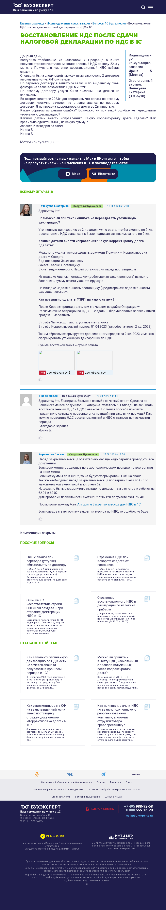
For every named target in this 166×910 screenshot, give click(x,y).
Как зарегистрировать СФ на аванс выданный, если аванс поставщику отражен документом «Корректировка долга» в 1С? (46, 715)
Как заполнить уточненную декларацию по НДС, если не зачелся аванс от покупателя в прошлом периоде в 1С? (47, 665)
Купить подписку (102, 808)
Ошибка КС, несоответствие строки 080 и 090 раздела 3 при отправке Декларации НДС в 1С (45, 608)
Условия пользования (87, 797)
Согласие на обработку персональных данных (114, 789)
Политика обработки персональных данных (58, 789)
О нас (129, 782)
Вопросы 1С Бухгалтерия (109, 23)
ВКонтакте (106, 174)
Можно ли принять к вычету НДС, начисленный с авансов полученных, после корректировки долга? (117, 665)
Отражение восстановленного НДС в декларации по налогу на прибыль (116, 603)
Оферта (101, 782)
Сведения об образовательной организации (66, 782)
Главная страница (32, 23)
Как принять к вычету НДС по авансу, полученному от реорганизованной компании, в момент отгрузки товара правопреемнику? (117, 715)
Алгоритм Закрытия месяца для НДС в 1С (109, 504)
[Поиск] (143, 7)
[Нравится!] (40, 379)
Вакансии (115, 782)
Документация (113, 797)
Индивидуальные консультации (68, 23)
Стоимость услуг (61, 797)
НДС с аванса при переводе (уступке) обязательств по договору (46, 561)
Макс (76, 174)
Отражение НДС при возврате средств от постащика (113, 561)
